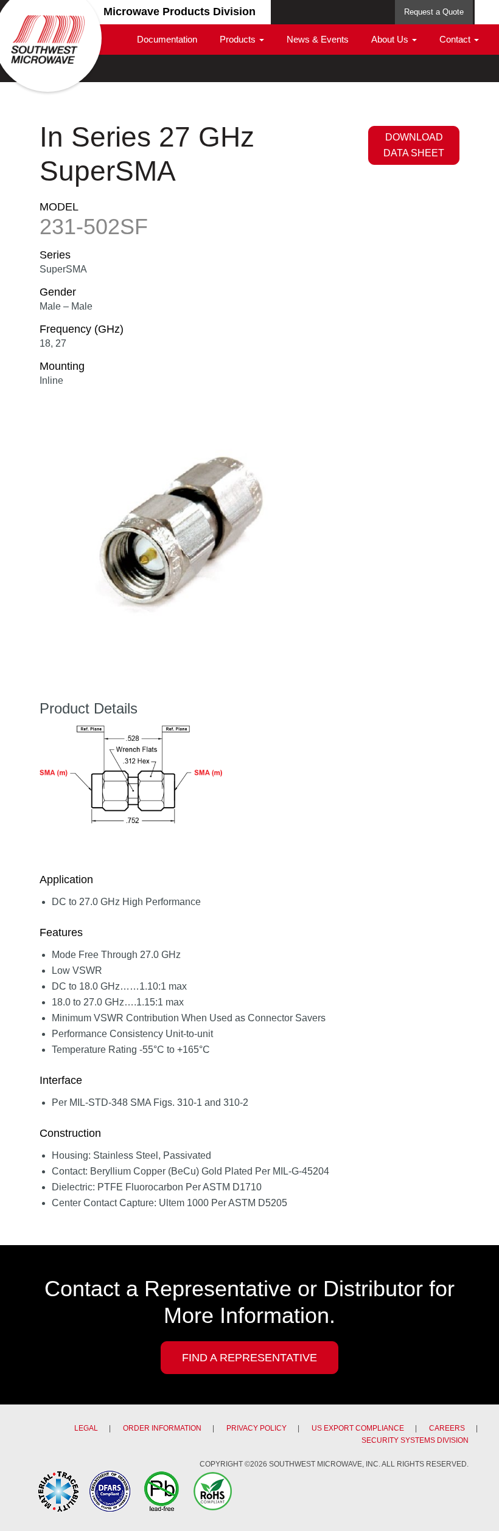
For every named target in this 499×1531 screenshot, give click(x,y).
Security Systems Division (415, 1440)
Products (239, 39)
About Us (391, 39)
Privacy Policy (256, 1428)
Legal (86, 1428)
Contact (456, 39)
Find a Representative (249, 1358)
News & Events (318, 39)
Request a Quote (434, 11)
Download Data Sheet (413, 145)
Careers (447, 1428)
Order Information (162, 1428)
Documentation (167, 39)
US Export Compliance (358, 1428)
